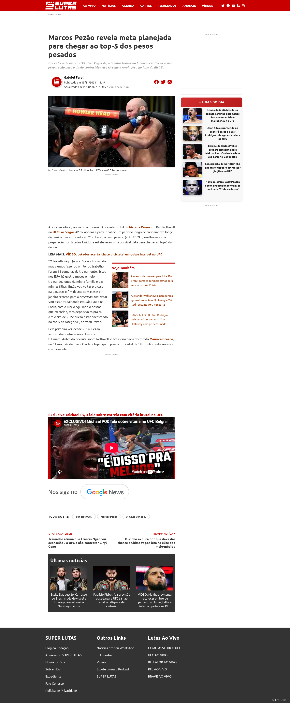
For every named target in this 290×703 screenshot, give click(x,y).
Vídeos (207, 5)
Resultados (167, 5)
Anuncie (189, 5)
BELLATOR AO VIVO (162, 662)
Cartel (146, 5)
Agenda (128, 5)
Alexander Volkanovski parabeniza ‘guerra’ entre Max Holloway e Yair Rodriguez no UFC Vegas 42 (152, 300)
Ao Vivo (89, 5)
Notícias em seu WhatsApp (115, 648)
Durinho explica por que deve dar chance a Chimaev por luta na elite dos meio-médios (146, 542)
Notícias (109, 5)
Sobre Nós (52, 669)
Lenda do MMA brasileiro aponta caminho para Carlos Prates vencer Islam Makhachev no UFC (222, 115)
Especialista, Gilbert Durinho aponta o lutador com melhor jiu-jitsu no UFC (222, 167)
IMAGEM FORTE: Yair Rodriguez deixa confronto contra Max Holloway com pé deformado (150, 319)
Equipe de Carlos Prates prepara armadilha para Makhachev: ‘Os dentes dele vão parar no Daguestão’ (222, 151)
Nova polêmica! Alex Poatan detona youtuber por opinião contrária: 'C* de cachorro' (222, 185)
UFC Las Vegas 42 (136, 516)
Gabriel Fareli (74, 77)
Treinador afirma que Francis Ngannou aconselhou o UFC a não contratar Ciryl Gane (77, 542)
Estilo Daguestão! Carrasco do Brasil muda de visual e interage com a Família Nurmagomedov (69, 600)
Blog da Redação (56, 648)
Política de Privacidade (61, 690)
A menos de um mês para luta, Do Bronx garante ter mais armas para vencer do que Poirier (152, 280)
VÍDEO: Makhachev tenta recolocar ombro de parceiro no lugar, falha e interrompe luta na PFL (155, 600)
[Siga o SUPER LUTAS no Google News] (90, 499)
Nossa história (55, 662)
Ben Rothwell (84, 516)
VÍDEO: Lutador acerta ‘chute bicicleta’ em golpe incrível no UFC (114, 254)
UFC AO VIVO (157, 655)
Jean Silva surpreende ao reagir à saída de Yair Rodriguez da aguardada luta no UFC (222, 133)
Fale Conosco (54, 683)
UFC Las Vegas (64, 232)
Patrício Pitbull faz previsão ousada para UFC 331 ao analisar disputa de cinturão (111, 600)
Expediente (53, 676)
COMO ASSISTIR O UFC (164, 648)
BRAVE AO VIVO (159, 676)
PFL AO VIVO (157, 669)
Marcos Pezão (139, 227)
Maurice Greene (161, 339)
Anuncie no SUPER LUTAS (63, 655)
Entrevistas (104, 655)
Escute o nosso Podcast (113, 669)
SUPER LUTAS (106, 676)
